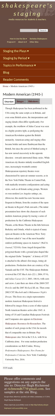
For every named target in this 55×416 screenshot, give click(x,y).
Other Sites (34, 42)
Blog (6, 72)
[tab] (9, 101)
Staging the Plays (16, 51)
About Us (22, 42)
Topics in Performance (19, 65)
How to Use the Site (18, 39)
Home (5, 86)
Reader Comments (16, 80)
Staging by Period (16, 58)
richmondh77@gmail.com (26, 388)
